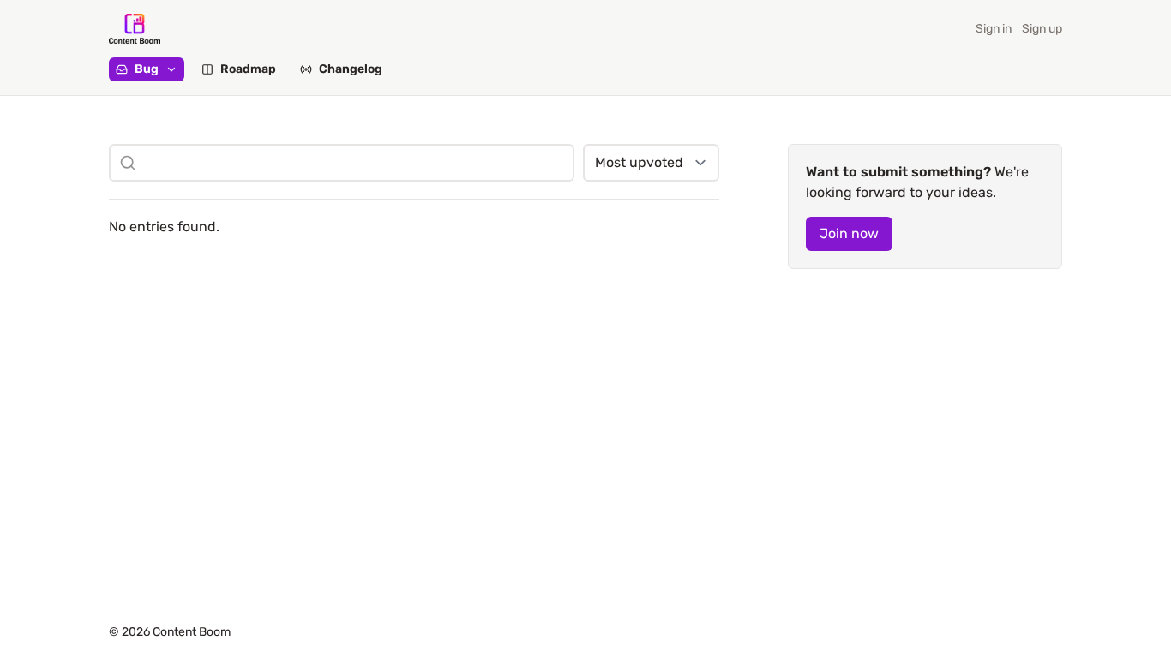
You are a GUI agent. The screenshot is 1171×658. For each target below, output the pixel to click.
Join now (849, 233)
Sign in (994, 28)
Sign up (1042, 28)
